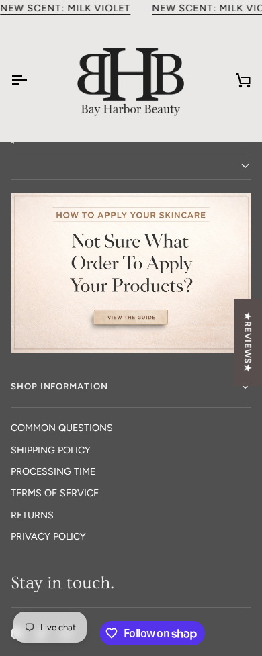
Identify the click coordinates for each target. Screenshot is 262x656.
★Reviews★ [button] (248, 342)
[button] (131, 166)
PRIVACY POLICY (48, 536)
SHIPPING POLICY (51, 450)
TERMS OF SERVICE (55, 493)
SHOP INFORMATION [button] (59, 386)
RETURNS (32, 515)
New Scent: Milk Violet (65, 8)
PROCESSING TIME (53, 471)
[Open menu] (31, 79)
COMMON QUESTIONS (62, 428)
